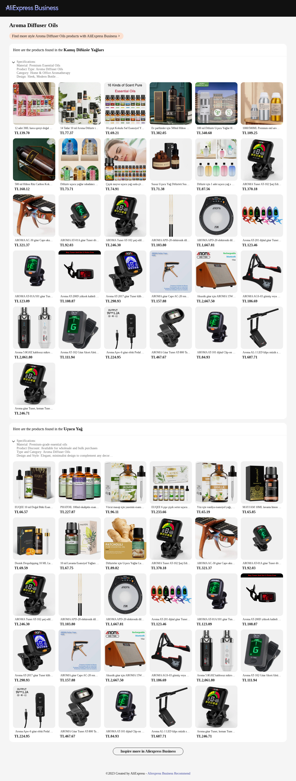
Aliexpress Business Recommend (169, 773)
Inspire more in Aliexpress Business (148, 751)
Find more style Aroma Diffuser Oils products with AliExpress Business (64, 36)
